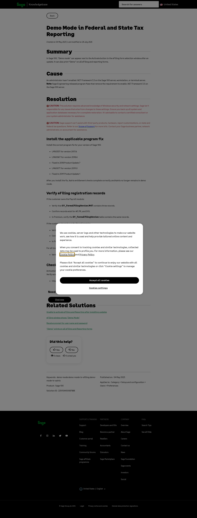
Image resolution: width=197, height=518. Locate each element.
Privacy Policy (86, 254)
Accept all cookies (99, 280)
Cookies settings (98, 288)
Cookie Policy (67, 254)
